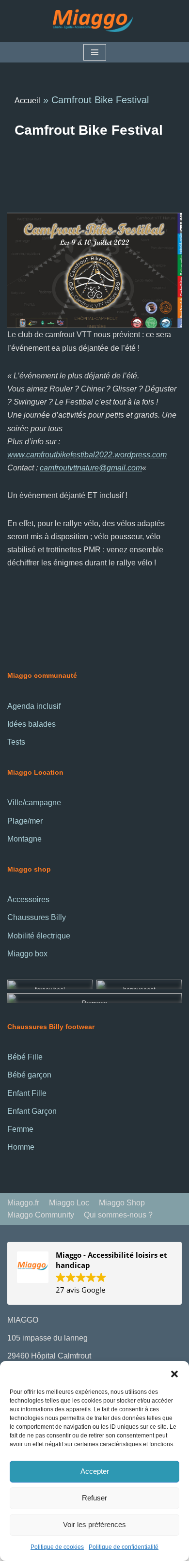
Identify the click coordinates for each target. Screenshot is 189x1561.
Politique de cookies (57, 1547)
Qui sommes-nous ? (118, 1215)
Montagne (24, 839)
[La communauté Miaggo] (94, 21)
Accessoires (28, 899)
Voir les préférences (94, 1524)
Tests (16, 742)
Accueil (27, 100)
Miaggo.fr (23, 1203)
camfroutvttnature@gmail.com (91, 468)
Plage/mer (25, 821)
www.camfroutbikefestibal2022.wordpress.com (87, 455)
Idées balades (31, 724)
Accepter (94, 1471)
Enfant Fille (27, 1093)
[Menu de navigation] (94, 52)
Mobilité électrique (38, 936)
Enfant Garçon (32, 1111)
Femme (20, 1129)
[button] (174, 1373)
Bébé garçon (29, 1075)
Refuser (94, 1498)
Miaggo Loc (69, 1203)
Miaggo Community (40, 1215)
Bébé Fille (25, 1057)
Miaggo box (27, 954)
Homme (20, 1147)
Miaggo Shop (122, 1203)
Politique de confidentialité (123, 1547)
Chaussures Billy (36, 917)
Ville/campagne (34, 802)
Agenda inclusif (34, 706)
